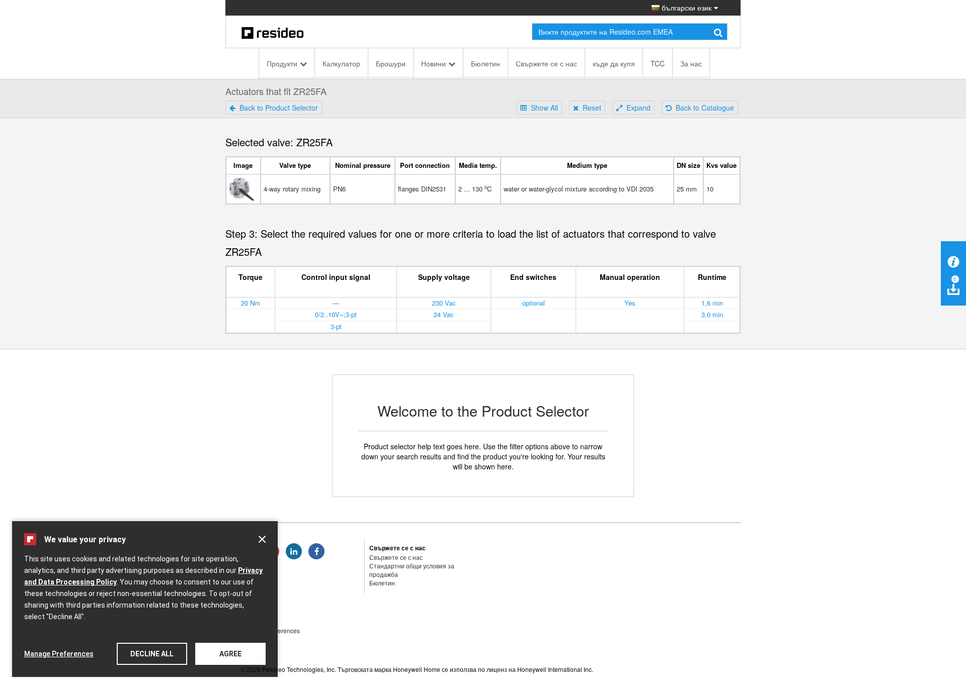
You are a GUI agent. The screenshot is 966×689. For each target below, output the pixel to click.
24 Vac (444, 314)
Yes (629, 303)
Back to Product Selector (276, 108)
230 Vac (444, 303)
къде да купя (614, 63)
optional (533, 303)
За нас (691, 63)
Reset (590, 108)
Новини (433, 63)
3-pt (336, 326)
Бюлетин (485, 63)
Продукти (282, 63)
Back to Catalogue (703, 108)
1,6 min (712, 303)
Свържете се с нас (546, 63)
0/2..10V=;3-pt (336, 314)
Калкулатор (341, 63)
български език (685, 8)
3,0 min (712, 314)
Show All (542, 108)
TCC (658, 63)
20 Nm (250, 303)
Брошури (391, 63)
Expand (636, 108)
